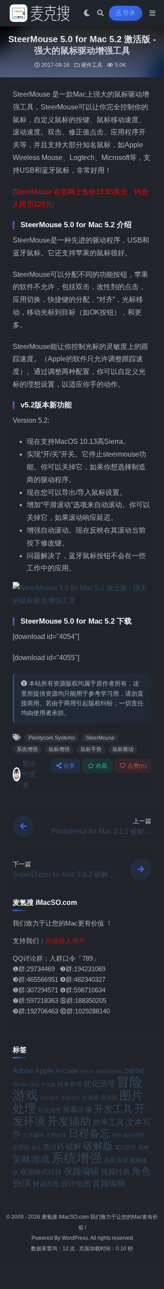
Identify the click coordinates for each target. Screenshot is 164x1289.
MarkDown (109, 1071)
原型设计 (70, 1097)
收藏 (102, 766)
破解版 (98, 1145)
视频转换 (115, 1171)
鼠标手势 (90, 749)
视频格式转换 (41, 1172)
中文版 (48, 1084)
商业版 (109, 1097)
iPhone (87, 1071)
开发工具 (113, 1109)
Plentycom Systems (51, 738)
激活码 (53, 1147)
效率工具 (108, 1122)
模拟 (117, 1135)
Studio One (26, 1085)
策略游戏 (31, 1159)
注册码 (21, 1147)
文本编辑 (33, 1135)
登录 (129, 13)
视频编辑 (81, 1171)
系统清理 (116, 1160)
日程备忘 (89, 1133)
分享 (69, 766)
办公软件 (49, 1097)
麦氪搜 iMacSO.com (66, 1217)
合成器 (90, 1097)
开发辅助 (69, 1121)
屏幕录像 (77, 1110)
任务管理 (69, 1084)
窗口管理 (125, 1147)
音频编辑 (109, 1183)
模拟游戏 (133, 1135)
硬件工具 (91, 65)
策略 (143, 1147)
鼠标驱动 (122, 749)
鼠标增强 (59, 749)
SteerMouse (100, 738)
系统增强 (27, 749)
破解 (73, 1146)
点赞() (136, 766)
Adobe (23, 1071)
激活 (36, 1147)
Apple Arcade (56, 1071)
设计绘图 (76, 1184)
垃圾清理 (49, 1110)
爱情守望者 (28, 774)
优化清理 (99, 1083)
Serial (134, 1070)
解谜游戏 (46, 1183)
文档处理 (55, 1135)
